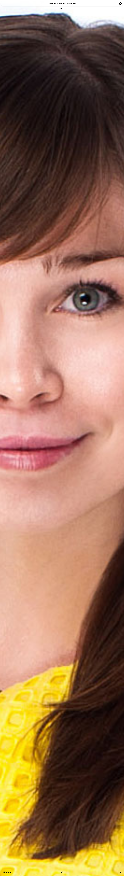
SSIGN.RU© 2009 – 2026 (7, 872)
